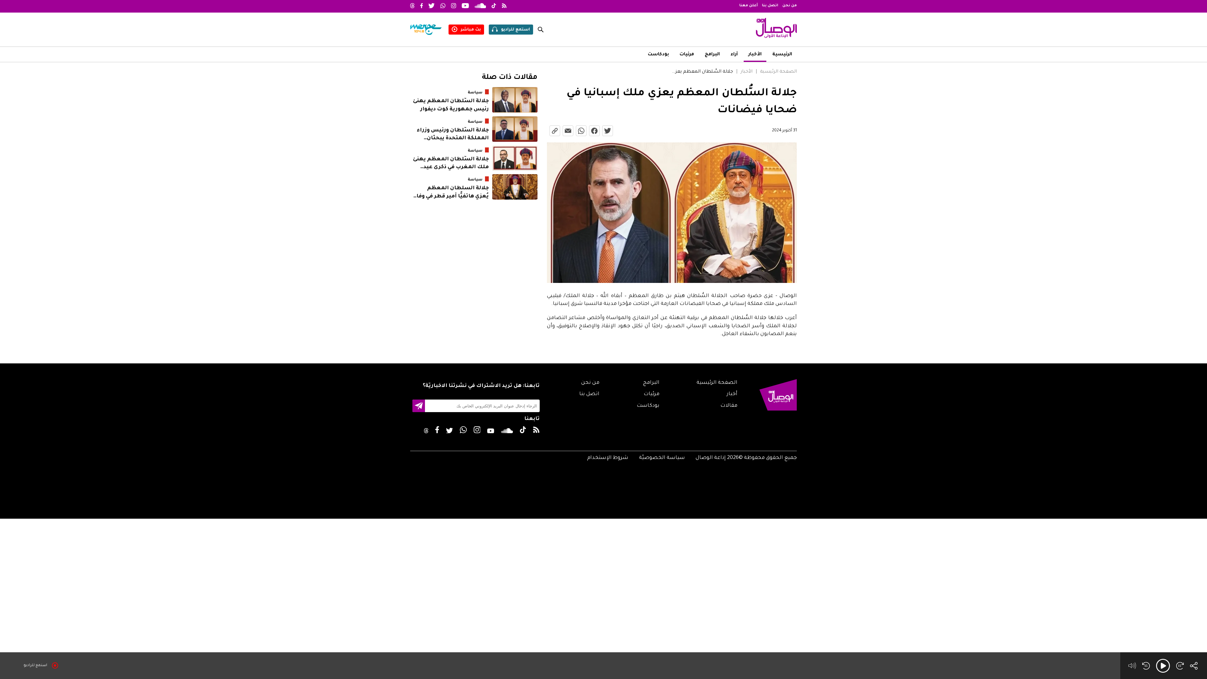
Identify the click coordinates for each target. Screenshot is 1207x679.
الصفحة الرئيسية (778, 72)
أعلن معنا (748, 6)
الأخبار (755, 54)
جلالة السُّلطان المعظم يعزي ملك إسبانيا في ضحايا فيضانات (701, 72)
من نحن (789, 6)
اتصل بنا (770, 6)
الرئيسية (782, 54)
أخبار (732, 394)
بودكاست (658, 54)
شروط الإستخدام (607, 458)
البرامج (712, 54)
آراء (734, 54)
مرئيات (687, 54)
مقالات (728, 406)
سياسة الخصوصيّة (662, 458)
